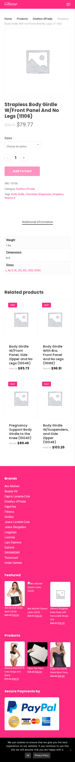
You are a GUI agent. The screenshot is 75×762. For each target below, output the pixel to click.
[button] (68, 4)
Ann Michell (12, 486)
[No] (70, 750)
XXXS (37, 270)
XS (19, 270)
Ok (28, 755)
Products (22, 18)
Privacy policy (42, 755)
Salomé (9, 547)
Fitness (9, 511)
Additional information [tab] (37, 222)
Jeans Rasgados (15, 527)
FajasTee (10, 506)
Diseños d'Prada (42, 18)
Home (8, 18)
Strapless (57, 194)
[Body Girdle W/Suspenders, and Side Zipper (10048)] (54, 398)
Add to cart (22, 171)
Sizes (8, 138)
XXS (30, 270)
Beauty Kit (11, 491)
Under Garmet (13, 563)
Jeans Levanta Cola (17, 522)
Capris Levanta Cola (17, 496)
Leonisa (10, 537)
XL (15, 270)
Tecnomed (11, 557)
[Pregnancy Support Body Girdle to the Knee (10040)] (21, 398)
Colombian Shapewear (38, 194)
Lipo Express (13, 542)
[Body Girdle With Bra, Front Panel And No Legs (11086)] (54, 319)
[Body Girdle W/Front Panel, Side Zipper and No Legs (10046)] (21, 319)
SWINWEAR (12, 552)
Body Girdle (17, 194)
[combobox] (23, 144)
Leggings (11, 532)
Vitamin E (10, 197)
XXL (25, 270)
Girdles (9, 517)
